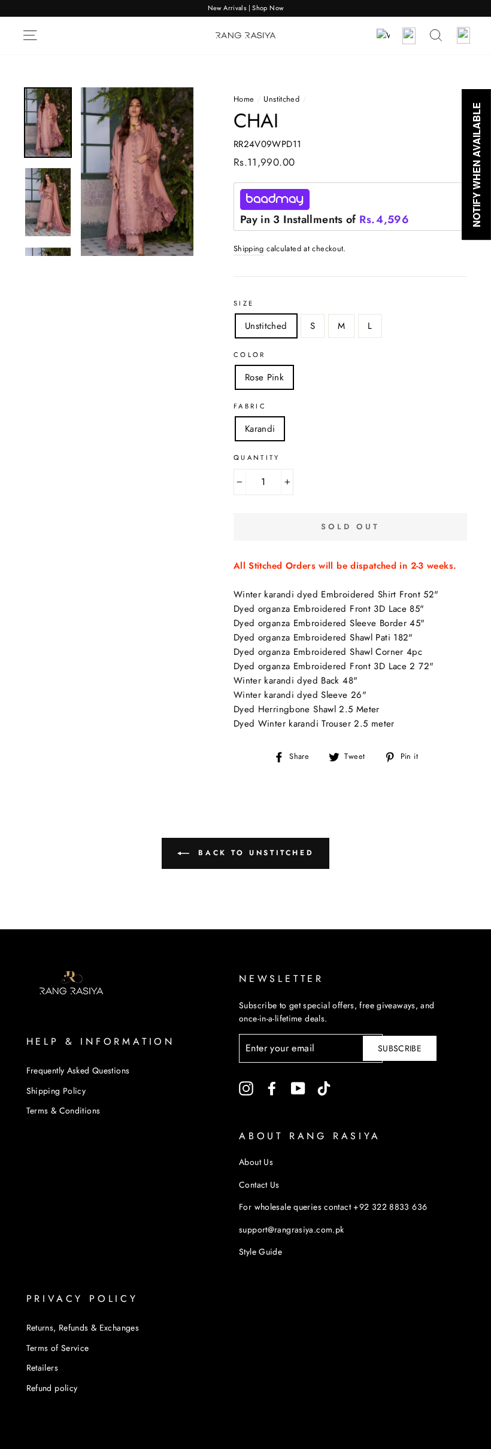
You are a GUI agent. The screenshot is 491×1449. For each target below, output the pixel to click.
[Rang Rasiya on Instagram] (246, 1088)
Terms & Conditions (63, 1111)
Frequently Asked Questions (78, 1070)
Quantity (257, 457)
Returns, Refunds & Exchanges (83, 1328)
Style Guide (260, 1252)
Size (244, 303)
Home (244, 99)
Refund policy (52, 1388)
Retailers (42, 1368)
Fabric (250, 406)
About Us (256, 1162)
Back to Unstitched (254, 852)
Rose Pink (264, 377)
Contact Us (259, 1185)
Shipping (249, 248)
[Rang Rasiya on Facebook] (272, 1088)
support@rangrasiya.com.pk (291, 1230)
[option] (245, 8)
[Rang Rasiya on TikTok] (324, 1088)
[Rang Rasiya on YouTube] (298, 1088)
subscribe (400, 1048)
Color (250, 354)
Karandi (260, 428)
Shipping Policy (56, 1091)
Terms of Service (57, 1348)
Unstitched (281, 99)
